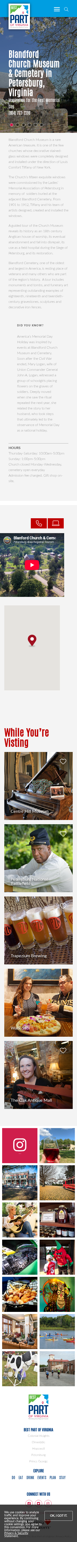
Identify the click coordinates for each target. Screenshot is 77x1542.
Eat (21, 1477)
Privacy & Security (16, 1533)
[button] (32, 641)
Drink (30, 1477)
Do (13, 1477)
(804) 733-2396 (19, 112)
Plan (53, 1477)
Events (41, 1477)
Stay (62, 1477)
